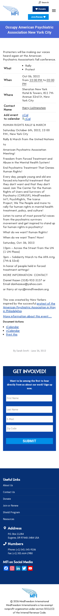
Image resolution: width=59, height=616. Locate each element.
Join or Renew (10, 505)
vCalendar (13, 330)
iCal (28, 118)
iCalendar (12, 327)
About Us (8, 485)
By (21, 350)
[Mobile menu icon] (54, 11)
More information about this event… (27, 316)
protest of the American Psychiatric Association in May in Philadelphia (29, 307)
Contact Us (9, 492)
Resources (8, 519)
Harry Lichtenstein (34, 107)
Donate (7, 498)
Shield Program (11, 512)
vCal (25, 115)
